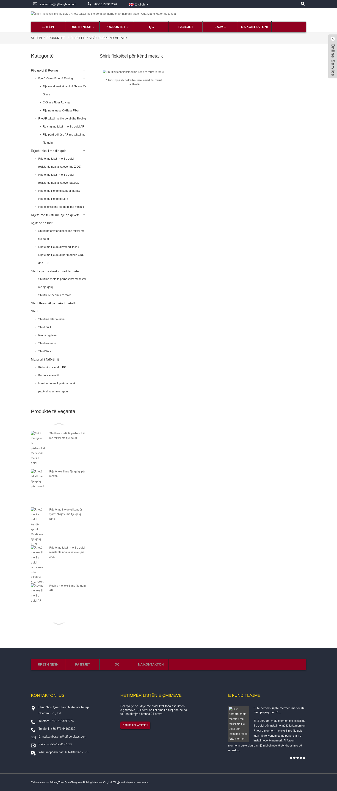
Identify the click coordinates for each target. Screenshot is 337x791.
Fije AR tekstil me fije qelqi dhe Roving (62, 118)
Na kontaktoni (254, 27)
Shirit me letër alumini (51, 319)
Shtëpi (48, 27)
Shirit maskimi (47, 343)
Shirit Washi (45, 351)
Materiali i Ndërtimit (45, 359)
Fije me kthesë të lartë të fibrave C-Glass (64, 90)
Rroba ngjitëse (47, 335)
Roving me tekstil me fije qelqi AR (63, 126)
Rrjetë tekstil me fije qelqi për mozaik (61, 206)
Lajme (220, 27)
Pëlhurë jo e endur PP (52, 367)
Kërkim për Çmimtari (135, 725)
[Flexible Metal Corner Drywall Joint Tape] (133, 72)
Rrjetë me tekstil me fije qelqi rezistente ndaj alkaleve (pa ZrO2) (59, 178)
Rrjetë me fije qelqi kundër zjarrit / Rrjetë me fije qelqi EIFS (59, 194)
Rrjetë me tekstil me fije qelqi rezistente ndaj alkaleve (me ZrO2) (59, 162)
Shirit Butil (44, 327)
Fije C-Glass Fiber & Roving (55, 78)
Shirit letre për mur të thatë (54, 295)
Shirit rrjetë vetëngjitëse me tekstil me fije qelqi (61, 235)
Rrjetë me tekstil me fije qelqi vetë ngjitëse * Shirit (55, 219)
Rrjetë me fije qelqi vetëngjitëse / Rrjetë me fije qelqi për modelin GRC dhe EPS (61, 255)
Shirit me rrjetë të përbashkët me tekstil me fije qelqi (62, 283)
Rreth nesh (81, 27)
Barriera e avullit (48, 375)
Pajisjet (185, 27)
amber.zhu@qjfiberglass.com (57, 4)
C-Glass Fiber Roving (56, 102)
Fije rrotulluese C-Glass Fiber (61, 110)
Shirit (34, 311)
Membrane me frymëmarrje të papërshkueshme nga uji (56, 387)
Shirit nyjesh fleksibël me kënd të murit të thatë (134, 82)
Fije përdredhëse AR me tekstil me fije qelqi (64, 138)
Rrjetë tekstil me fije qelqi (49, 151)
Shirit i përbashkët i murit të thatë (55, 271)
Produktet (115, 27)
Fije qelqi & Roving (44, 70)
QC (151, 27)
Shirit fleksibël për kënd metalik (98, 38)
